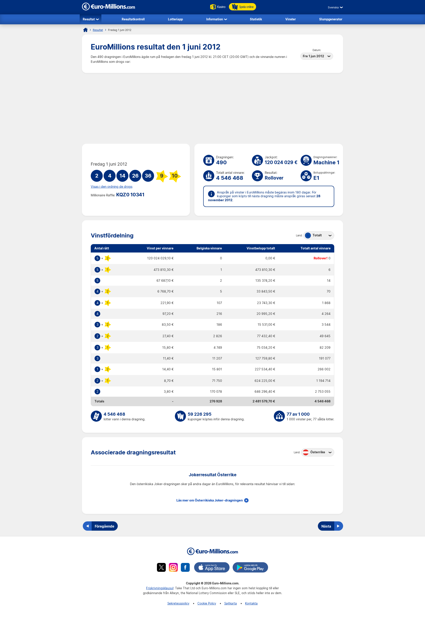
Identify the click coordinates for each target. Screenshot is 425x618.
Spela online (246, 7)
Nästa (326, 526)
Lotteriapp (175, 19)
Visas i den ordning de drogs (111, 187)
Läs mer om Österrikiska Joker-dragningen (209, 500)
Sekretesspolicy (178, 603)
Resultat (89, 19)
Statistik (256, 19)
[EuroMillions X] (161, 568)
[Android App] (250, 568)
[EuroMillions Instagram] (173, 568)
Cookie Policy (206, 603)
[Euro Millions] (85, 30)
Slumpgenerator (330, 19)
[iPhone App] (212, 568)
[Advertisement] (212, 108)
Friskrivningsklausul (159, 588)
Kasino (221, 7)
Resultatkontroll (133, 19)
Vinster (290, 19)
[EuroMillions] (108, 9)
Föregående (104, 526)
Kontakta (251, 603)
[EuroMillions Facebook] (185, 568)
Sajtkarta (230, 603)
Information (214, 19)
